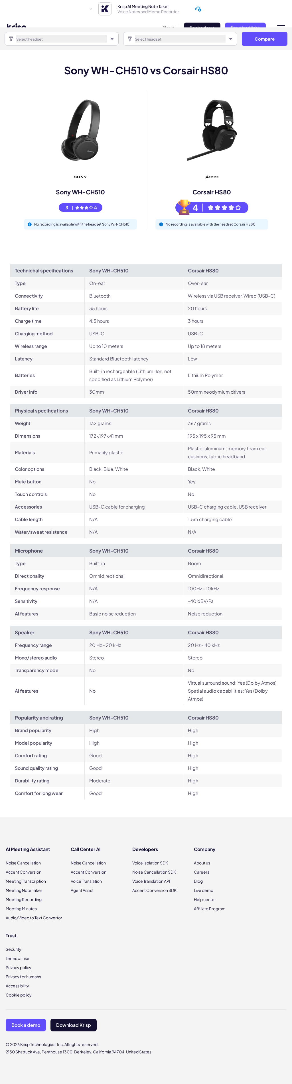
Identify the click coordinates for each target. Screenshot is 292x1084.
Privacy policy (18, 967)
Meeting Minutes (21, 908)
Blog (198, 881)
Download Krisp (73, 1025)
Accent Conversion (23, 871)
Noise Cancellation (23, 862)
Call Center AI (85, 849)
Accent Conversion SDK (154, 890)
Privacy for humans (23, 976)
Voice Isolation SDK (150, 862)
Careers (201, 871)
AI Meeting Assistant (28, 849)
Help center (205, 899)
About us (202, 862)
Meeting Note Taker (24, 890)
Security (13, 949)
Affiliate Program (210, 908)
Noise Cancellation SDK (154, 871)
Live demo (203, 890)
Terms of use (17, 958)
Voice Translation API (151, 881)
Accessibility (17, 985)
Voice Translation (86, 881)
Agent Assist (82, 890)
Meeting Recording (24, 899)
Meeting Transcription (26, 881)
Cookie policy (19, 994)
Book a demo (25, 1025)
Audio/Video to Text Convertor (34, 917)
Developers (145, 849)
